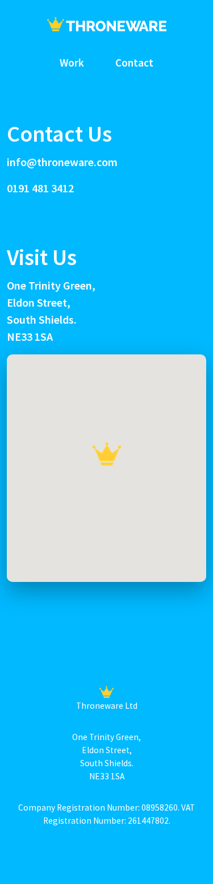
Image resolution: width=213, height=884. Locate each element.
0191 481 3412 (40, 188)
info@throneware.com (62, 162)
